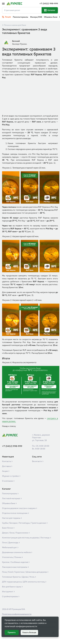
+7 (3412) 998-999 (12, 446)
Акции (5, 471)
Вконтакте (37, 461)
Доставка (6, 466)
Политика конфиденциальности (16, 614)
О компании (7, 481)
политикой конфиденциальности (21, 626)
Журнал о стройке (10, 476)
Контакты (6, 461)
